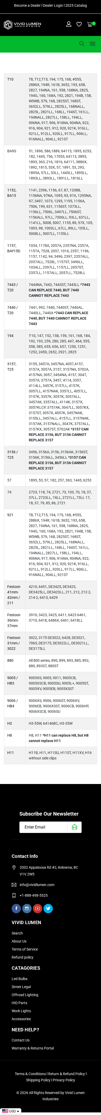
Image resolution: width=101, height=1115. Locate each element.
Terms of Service (25, 949)
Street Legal (21, 987)
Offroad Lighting (25, 995)
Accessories (21, 1019)
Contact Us (21, 1040)
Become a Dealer (27, 5)
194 (10, 336)
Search (17, 933)
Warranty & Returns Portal (33, 1048)
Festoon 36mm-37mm (13, 620)
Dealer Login (53, 5)
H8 (9, 735)
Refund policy (22, 957)
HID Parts (19, 1003)
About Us (19, 941)
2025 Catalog (76, 5)
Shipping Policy (38, 1080)
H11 (10, 753)
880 (10, 660)
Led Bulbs (19, 979)
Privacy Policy (64, 1080)
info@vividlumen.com (37, 885)
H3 (9, 723)
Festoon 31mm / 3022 (13, 643)
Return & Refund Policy (67, 1074)
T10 (10, 79)
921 (10, 515)
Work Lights (21, 1011)
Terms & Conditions (30, 1074)
